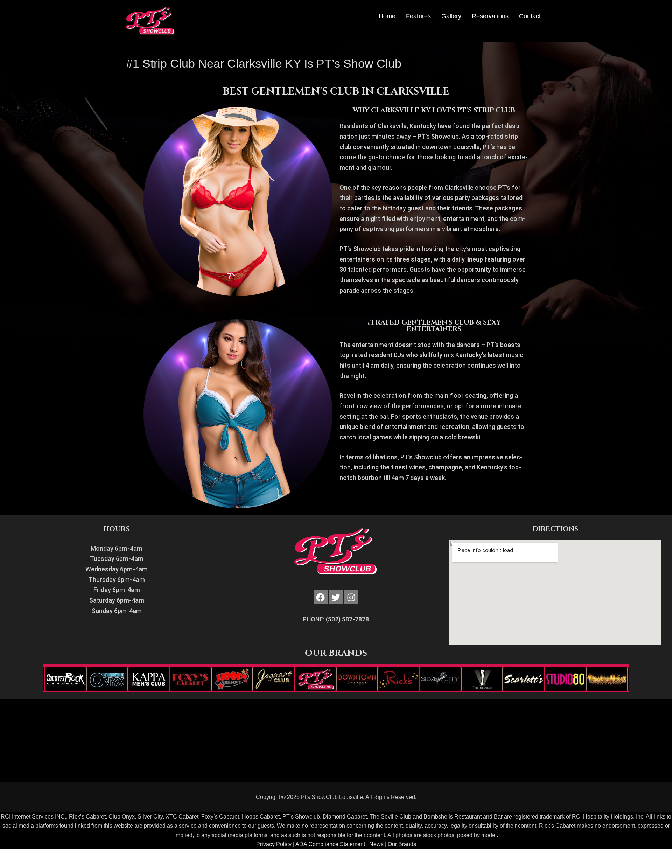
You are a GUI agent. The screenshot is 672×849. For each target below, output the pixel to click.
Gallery (451, 16)
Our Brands (402, 844)
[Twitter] (336, 597)
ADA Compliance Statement (330, 844)
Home (387, 16)
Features (418, 16)
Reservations (490, 16)
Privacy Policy (274, 844)
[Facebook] (321, 597)
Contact (530, 16)
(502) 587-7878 (347, 619)
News (376, 844)
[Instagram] (351, 597)
